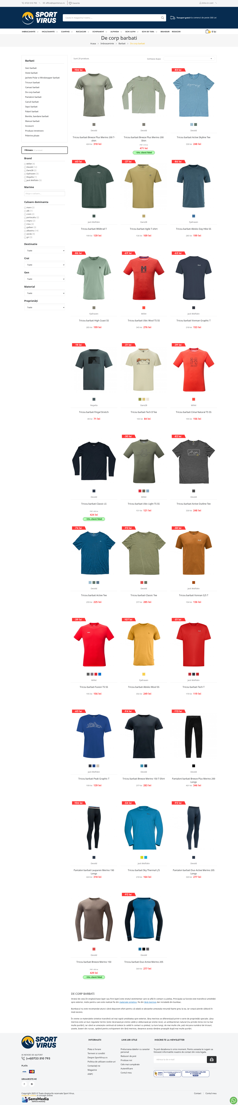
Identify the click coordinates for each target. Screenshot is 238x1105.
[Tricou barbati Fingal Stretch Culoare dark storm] (94, 399)
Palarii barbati (31, 111)
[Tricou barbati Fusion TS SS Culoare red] (96, 674)
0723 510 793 (31, 3)
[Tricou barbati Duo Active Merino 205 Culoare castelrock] (147, 949)
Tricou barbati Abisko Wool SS (143, 687)
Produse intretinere (34, 130)
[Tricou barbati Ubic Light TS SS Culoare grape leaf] (143, 491)
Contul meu (126, 1072)
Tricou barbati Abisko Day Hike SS (193, 228)
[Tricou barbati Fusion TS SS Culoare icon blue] (99, 674)
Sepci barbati (31, 106)
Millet (31, 163)
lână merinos (150, 1002)
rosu (30, 224)
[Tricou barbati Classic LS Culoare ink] (94, 491)
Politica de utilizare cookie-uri (102, 1061)
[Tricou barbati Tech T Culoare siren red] (197, 674)
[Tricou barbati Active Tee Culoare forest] (94, 582)
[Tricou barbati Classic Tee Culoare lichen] (145, 582)
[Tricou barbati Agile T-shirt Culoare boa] (143, 216)
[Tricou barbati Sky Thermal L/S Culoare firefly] (142, 857)
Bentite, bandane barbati (37, 116)
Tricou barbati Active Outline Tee (194, 503)
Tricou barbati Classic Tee (144, 595)
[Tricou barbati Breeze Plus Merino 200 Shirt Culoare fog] (143, 124)
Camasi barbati (32, 87)
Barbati (29, 60)
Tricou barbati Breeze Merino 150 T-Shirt (144, 778)
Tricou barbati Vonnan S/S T (193, 595)
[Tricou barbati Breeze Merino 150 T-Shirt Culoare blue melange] (142, 766)
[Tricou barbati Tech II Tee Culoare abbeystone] (147, 399)
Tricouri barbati (32, 82)
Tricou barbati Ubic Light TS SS (144, 503)
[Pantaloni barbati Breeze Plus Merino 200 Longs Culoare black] (193, 766)
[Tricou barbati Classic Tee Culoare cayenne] (142, 582)
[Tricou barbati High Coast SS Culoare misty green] (94, 307)
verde (31, 234)
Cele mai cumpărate (130, 1064)
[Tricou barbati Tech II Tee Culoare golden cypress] (140, 399)
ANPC (90, 1074)
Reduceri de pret (128, 1056)
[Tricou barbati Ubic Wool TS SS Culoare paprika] (143, 307)
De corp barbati (32, 92)
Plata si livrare (94, 1049)
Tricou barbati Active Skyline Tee (193, 137)
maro (30, 207)
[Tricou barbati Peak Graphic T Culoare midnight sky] (90, 766)
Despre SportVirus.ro (97, 1057)
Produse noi (126, 1060)
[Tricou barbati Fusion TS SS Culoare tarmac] (88, 674)
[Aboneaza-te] (212, 1059)
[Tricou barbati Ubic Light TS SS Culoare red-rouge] (140, 491)
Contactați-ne (94, 1065)
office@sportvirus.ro (55, 3)
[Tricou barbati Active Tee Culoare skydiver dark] (97, 582)
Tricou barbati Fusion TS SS (94, 687)
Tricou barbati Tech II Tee (144, 412)
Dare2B (31, 170)
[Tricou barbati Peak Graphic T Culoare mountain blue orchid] (94, 766)
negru (31, 220)
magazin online (28, 1095)
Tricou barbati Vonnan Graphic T (194, 320)
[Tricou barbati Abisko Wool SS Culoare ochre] (143, 674)
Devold (32, 167)
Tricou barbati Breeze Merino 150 (93, 961)
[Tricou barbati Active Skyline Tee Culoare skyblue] (191, 124)
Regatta (32, 177)
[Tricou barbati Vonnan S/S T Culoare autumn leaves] (193, 582)
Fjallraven (33, 173)
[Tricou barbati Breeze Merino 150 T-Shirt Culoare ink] (145, 766)
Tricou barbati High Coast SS (94, 320)
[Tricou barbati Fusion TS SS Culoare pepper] (92, 674)
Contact (197, 1093)
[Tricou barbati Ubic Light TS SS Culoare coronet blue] (147, 491)
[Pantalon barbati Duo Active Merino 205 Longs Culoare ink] (193, 857)
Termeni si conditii (96, 1053)
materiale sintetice (128, 1002)
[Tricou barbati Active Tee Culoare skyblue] (90, 582)
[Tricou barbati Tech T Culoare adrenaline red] (189, 674)
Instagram (32, 1084)
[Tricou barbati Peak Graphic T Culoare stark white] (97, 766)
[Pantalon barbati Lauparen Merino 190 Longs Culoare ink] (94, 857)
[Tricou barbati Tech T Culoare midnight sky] (193, 674)
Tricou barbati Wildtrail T (94, 228)
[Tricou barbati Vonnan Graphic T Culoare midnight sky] (193, 307)
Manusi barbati (32, 121)
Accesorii (29, 125)
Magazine (92, 1069)
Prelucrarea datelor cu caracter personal (135, 1050)
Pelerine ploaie (32, 135)
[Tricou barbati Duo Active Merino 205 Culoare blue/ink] (140, 949)
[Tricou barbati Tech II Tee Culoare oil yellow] (143, 399)
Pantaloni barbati (33, 97)
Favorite (74, 3)
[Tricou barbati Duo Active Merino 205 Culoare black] (143, 949)
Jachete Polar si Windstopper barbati (42, 77)
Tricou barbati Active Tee (94, 595)
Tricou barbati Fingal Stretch (94, 412)
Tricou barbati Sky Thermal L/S (144, 870)
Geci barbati (31, 68)
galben (31, 227)
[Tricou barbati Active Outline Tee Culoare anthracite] (193, 491)
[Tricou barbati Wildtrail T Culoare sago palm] (94, 216)
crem (30, 214)
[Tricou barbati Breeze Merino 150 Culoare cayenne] (94, 949)
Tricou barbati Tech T (194, 687)
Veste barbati (31, 72)
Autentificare (127, 1068)
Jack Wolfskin (34, 180)
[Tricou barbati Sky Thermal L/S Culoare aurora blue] (145, 857)
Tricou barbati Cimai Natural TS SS (193, 412)
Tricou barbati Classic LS (93, 503)
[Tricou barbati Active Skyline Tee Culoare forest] (195, 124)
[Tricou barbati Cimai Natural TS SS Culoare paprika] (193, 399)
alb (30, 210)
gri (29, 237)
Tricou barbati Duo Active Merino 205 (143, 961)
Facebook (24, 1084)
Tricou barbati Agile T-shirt (144, 228)
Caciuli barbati (32, 101)
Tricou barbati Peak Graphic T (93, 778)
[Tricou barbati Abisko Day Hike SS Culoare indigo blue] (193, 216)
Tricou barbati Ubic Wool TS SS (144, 320)
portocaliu (33, 217)
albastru (32, 230)
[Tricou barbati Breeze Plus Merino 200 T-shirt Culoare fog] (94, 124)
